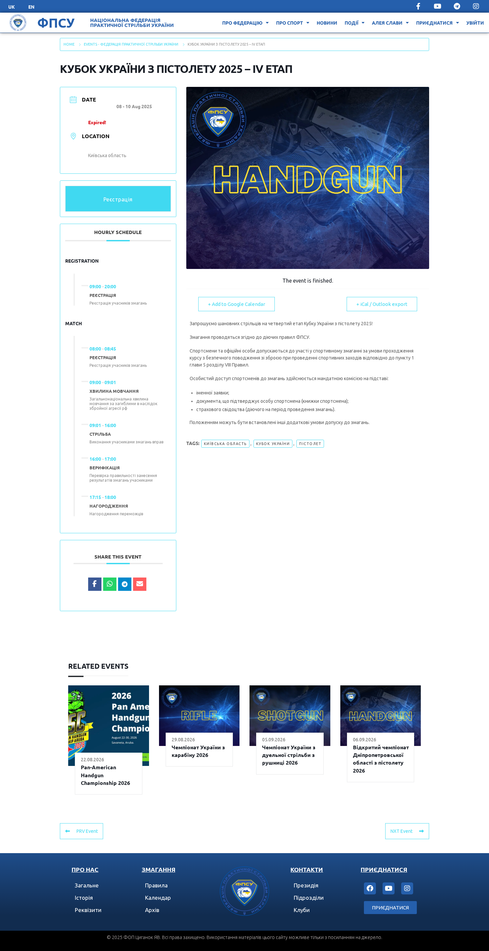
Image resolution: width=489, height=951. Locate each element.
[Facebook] (370, 888)
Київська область (225, 444)
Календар (158, 897)
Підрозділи (309, 897)
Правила (156, 885)
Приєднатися (434, 23)
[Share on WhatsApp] (109, 584)
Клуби (302, 910)
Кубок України (273, 444)
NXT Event (401, 831)
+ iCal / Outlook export (382, 304)
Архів (152, 910)
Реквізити (88, 910)
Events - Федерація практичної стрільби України (131, 44)
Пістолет (310, 444)
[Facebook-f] (418, 6)
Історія (84, 897)
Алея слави (387, 23)
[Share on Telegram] (124, 584)
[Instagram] (476, 6)
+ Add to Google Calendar (236, 304)
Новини (327, 23)
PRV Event (87, 831)
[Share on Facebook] (94, 584)
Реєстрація (118, 199)
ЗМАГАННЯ (158, 869)
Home (69, 44)
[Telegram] (456, 6)
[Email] (139, 584)
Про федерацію (242, 23)
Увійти (475, 23)
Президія (306, 885)
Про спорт (289, 23)
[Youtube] (437, 6)
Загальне (87, 885)
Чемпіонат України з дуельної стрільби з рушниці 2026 (288, 755)
